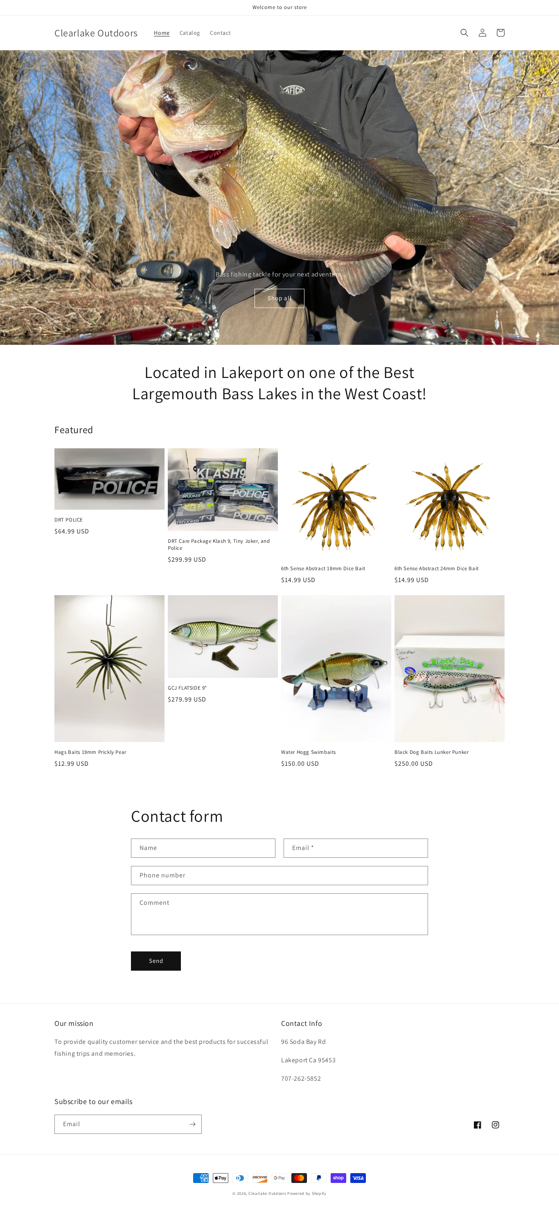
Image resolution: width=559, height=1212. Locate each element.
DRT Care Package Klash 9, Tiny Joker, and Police (219, 544)
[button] (464, 33)
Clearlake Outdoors (267, 1193)
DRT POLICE (68, 520)
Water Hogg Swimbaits (308, 752)
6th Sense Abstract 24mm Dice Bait (436, 568)
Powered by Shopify (307, 1193)
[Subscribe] (192, 1124)
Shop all (280, 298)
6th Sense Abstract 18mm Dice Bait (323, 568)
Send (156, 961)
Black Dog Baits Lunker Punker (431, 752)
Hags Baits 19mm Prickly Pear (90, 752)
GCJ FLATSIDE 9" (187, 688)
